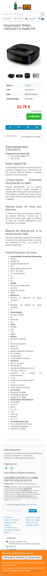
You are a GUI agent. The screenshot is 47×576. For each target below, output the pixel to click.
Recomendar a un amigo (30, 136)
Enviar (32, 510)
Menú (8, 18)
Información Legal (32, 517)
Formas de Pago (31, 522)
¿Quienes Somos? (32, 525)
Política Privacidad (11, 520)
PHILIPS (28, 85)
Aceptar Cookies (33, 557)
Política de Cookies (32, 520)
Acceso (19, 18)
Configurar (8, 557)
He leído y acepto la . (22, 505)
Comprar (33, 116)
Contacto (31, 18)
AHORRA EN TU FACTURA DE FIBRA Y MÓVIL (12, 530)
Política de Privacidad (15, 500)
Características (11, 136)
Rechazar (20, 557)
